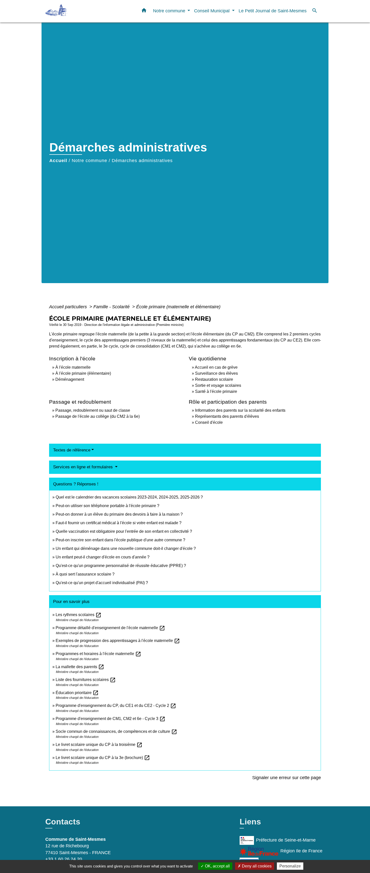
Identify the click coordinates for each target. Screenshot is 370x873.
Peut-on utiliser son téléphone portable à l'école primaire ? (107, 506)
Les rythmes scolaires (78, 615)
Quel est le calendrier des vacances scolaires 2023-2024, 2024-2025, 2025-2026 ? (129, 497)
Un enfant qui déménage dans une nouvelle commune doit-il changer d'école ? (126, 548)
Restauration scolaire (214, 379)
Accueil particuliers (68, 306)
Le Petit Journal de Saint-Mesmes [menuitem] (273, 10)
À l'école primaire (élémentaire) (83, 373)
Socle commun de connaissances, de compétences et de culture (116, 731)
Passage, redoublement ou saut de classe (92, 410)
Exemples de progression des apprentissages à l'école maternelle (118, 640)
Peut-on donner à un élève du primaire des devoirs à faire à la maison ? (119, 514)
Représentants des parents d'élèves (227, 416)
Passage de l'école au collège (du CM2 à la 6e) (97, 416)
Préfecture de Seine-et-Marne (286, 840)
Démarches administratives (142, 160)
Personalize (290, 866)
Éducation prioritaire (77, 693)
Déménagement (69, 379)
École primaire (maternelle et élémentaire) (178, 306)
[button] (144, 11)
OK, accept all (217, 866)
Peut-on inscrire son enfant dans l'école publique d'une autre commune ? (120, 540)
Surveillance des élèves (216, 373)
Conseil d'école (209, 422)
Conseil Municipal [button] (212, 10)
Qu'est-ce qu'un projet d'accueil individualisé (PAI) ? (102, 583)
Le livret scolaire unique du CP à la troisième (99, 744)
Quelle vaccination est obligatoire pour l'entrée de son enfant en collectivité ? (124, 531)
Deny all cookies (256, 866)
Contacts (62, 821)
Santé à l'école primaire (216, 391)
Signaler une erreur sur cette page (286, 777)
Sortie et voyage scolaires (218, 385)
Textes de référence (71, 450)
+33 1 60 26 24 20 (63, 859)
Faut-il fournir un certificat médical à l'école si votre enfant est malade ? (118, 523)
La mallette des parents (80, 667)
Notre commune (89, 160)
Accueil (58, 160)
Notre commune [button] (170, 10)
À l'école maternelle (73, 367)
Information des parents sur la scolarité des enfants (240, 410)
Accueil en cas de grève (216, 367)
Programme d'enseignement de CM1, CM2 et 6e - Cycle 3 (110, 718)
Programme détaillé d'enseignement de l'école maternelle (110, 628)
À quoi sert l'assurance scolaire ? (85, 574)
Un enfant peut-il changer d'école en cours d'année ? (103, 557)
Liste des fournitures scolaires (86, 679)
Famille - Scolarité (112, 306)
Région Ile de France (301, 850)
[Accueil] (76, 11)
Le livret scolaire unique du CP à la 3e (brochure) (103, 757)
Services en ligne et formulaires (83, 467)
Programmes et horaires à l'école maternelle (98, 654)
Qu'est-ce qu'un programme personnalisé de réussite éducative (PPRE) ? (121, 565)
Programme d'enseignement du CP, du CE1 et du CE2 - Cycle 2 (116, 705)
